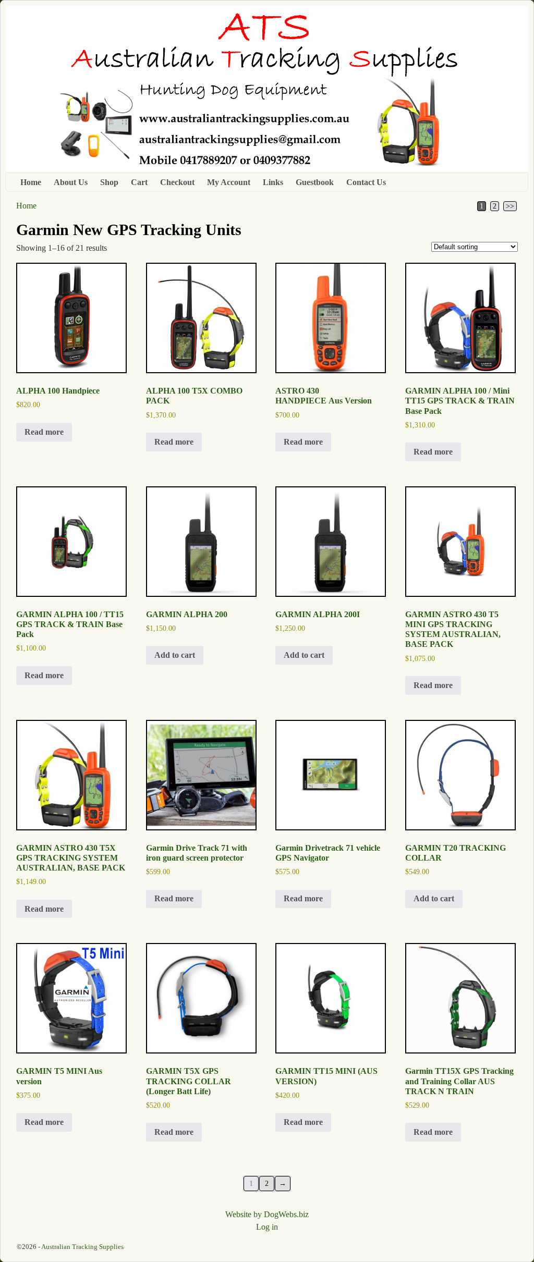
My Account (228, 182)
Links (273, 182)
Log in (267, 1226)
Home (30, 182)
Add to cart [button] (174, 655)
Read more (44, 431)
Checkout (177, 182)
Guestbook (315, 182)
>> (510, 206)
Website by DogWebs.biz (267, 1214)
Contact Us (366, 182)
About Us (71, 182)
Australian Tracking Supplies (82, 1247)
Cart (139, 182)
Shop (109, 182)
